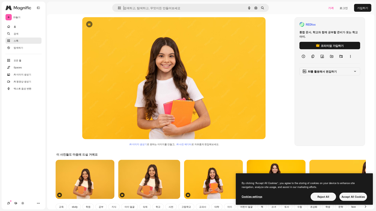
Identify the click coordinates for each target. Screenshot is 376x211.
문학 (340, 206)
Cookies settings (252, 196)
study (75, 206)
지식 (114, 206)
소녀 (273, 206)
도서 (286, 206)
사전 (171, 206)
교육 (61, 206)
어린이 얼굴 (246, 206)
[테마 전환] (23, 203)
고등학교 (186, 206)
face (353, 206)
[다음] (365, 207)
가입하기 (362, 8)
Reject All (323, 196)
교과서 (202, 206)
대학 (216, 206)
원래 (105, 24)
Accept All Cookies (353, 196)
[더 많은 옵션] (350, 56)
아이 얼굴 (130, 206)
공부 (101, 206)
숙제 (145, 206)
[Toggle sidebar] (38, 8)
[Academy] (16, 203)
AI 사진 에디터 (184, 144)
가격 (331, 8)
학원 (88, 206)
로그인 (344, 8)
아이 (229, 206)
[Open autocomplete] (117, 7)
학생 (327, 206)
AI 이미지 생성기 (138, 144)
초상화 (313, 206)
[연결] (8, 203)
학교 (158, 206)
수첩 (299, 206)
